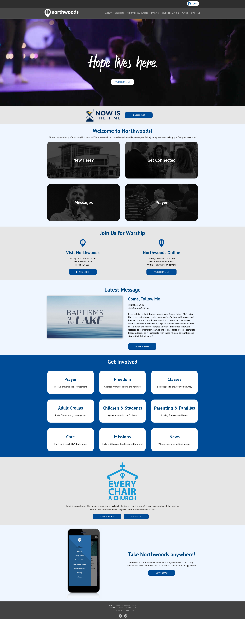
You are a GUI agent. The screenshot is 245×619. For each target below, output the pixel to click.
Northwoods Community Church (123, 605)
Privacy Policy (128, 610)
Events (155, 13)
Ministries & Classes (137, 13)
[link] (70, 382)
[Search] (198, 13)
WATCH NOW (142, 346)
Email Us (112, 608)
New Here (119, 13)
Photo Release (116, 610)
